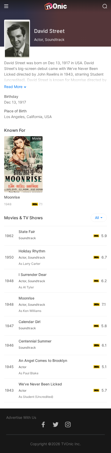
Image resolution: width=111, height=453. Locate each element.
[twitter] (55, 427)
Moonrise (12, 197)
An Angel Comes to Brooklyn (43, 360)
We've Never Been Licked (40, 384)
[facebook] (43, 427)
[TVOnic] (55, 6)
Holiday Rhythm (32, 251)
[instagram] (68, 427)
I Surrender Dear (32, 274)
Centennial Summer (35, 341)
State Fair (27, 231)
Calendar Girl (29, 321)
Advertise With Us (21, 417)
